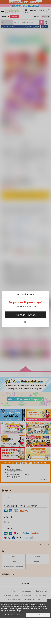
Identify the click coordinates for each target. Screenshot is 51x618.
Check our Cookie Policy (13, 615)
